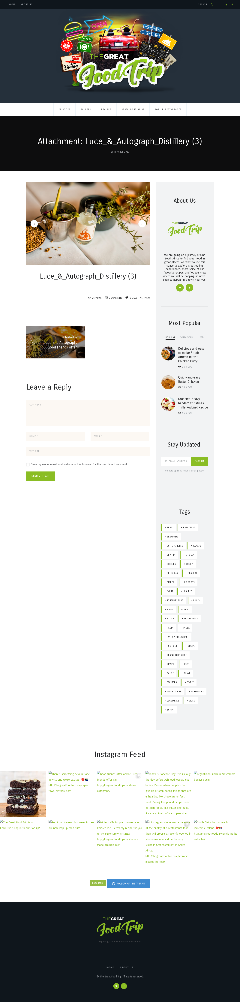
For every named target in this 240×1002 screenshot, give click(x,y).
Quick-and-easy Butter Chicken (189, 379)
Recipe (191, 646)
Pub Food (172, 646)
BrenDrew (172, 536)
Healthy (187, 591)
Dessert (192, 573)
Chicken (190, 555)
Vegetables (197, 691)
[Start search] (212, 4)
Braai (170, 527)
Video (192, 700)
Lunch (196, 600)
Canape (197, 546)
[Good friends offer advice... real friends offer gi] (120, 794)
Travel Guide (174, 691)
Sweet (190, 682)
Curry (189, 564)
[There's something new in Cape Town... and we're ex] (71, 794)
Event (170, 591)
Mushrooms (191, 618)
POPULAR (170, 337)
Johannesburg (175, 600)
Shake (187, 673)
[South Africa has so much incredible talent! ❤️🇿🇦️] (217, 843)
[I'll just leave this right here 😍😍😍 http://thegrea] (23, 794)
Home (12, 4)
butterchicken (175, 546)
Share (146, 297)
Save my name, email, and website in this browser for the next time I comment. (79, 464)
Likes (133, 297)
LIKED (201, 337)
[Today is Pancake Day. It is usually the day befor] (168, 794)
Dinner (170, 582)
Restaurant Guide (133, 109)
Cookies (171, 564)
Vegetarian (173, 700)
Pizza (186, 628)
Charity (171, 555)
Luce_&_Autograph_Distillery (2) (34, 224)
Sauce (170, 673)
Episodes (64, 109)
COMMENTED (186, 337)
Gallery (86, 109)
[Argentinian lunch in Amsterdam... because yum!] (217, 794)
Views (187, 366)
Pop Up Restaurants (168, 109)
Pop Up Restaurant (178, 637)
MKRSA (170, 618)
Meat (186, 609)
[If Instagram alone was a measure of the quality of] (168, 843)
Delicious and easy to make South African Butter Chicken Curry (191, 354)
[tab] (170, 337)
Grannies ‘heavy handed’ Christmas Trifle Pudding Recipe (193, 403)
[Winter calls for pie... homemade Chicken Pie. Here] (120, 843)
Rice (186, 664)
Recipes (106, 109)
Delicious (172, 573)
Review (170, 664)
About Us (27, 4)
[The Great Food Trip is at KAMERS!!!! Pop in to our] (23, 843)
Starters (172, 682)
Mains (170, 609)
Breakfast (189, 527)
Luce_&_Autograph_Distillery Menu (141, 223)
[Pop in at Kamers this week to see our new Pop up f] (71, 843)
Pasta (170, 628)
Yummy (171, 709)
